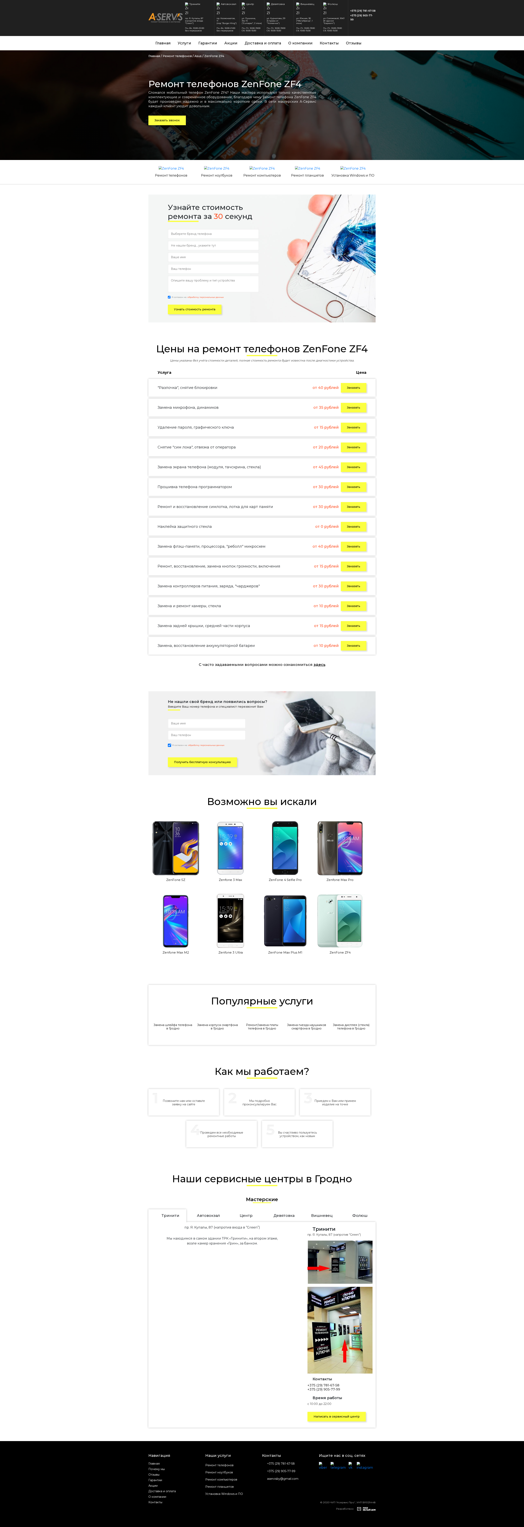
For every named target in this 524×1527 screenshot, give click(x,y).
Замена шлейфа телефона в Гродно (173, 1026)
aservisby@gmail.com (282, 1479)
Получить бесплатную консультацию (202, 762)
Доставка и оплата (263, 43)
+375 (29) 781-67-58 (363, 10)
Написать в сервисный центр (337, 1416)
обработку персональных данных (205, 297)
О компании (300, 43)
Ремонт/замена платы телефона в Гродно (262, 1026)
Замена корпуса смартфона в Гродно (217, 1026)
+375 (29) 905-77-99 (361, 17)
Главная (163, 43)
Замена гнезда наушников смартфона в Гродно (306, 1026)
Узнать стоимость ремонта (194, 309)
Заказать (353, 388)
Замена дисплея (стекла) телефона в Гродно (351, 1026)
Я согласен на (198, 297)
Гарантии (207, 43)
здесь (319, 664)
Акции (230, 43)
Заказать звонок (167, 120)
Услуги (184, 43)
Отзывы (353, 43)
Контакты (329, 43)
